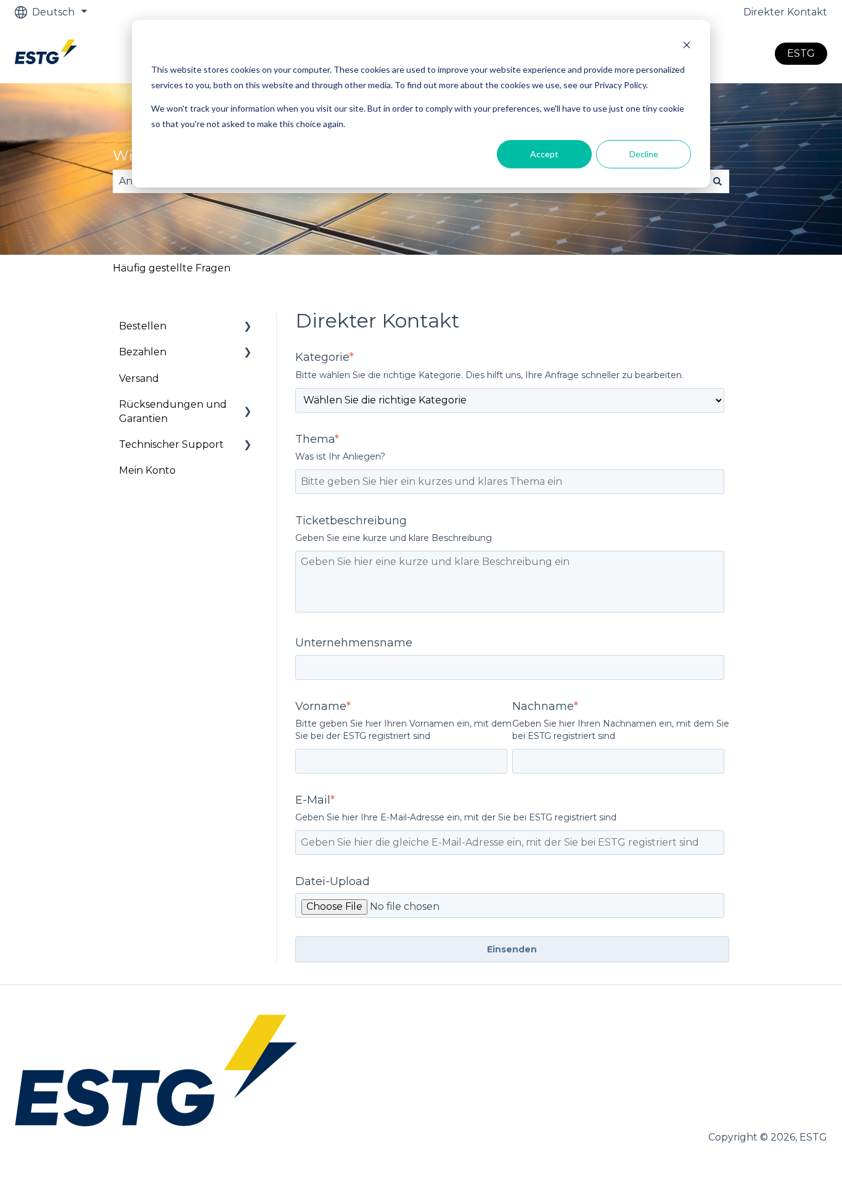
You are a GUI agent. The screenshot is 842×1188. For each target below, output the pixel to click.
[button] (248, 327)
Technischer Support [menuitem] (171, 444)
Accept (544, 154)
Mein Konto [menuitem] (147, 470)
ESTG (801, 53)
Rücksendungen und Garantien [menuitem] (173, 411)
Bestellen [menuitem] (142, 326)
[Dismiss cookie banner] (686, 46)
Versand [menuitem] (139, 378)
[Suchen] (717, 181)
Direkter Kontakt (785, 12)
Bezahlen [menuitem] (142, 352)
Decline (643, 154)
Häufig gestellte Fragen (172, 268)
